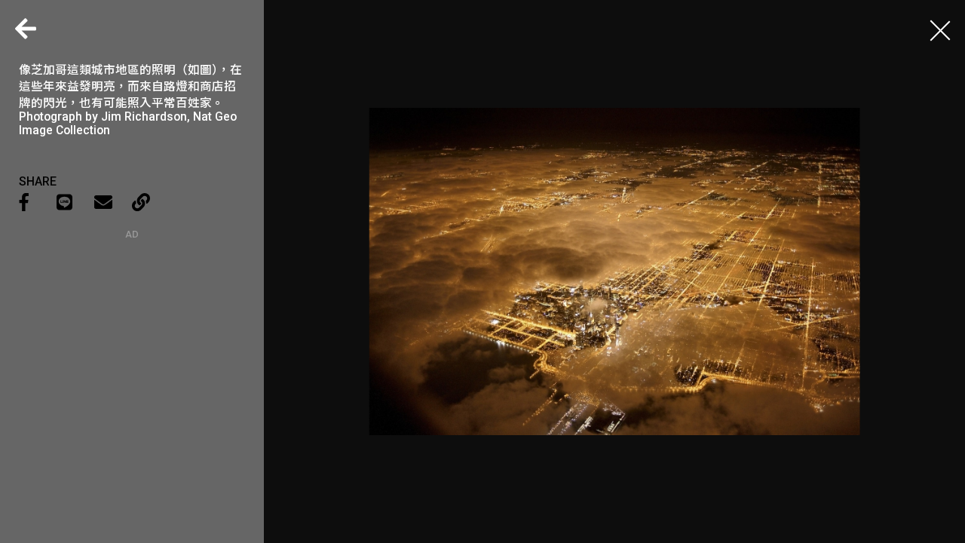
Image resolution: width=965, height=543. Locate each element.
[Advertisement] (132, 334)
